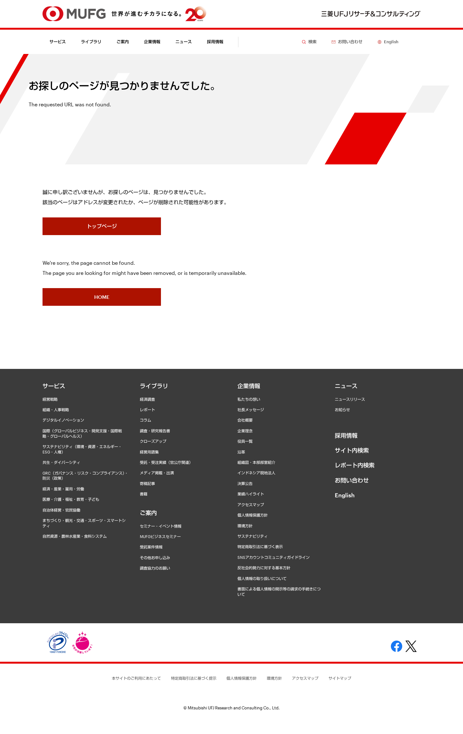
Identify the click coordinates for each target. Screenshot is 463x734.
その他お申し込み (155, 557)
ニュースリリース (350, 399)
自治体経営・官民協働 (61, 510)
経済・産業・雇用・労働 (63, 489)
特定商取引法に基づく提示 (193, 678)
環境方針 (245, 526)
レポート (147, 409)
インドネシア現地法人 (256, 473)
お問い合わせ (352, 480)
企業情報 (248, 385)
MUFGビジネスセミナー (160, 536)
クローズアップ (153, 441)
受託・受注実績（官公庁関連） (166, 462)
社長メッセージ (250, 409)
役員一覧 (245, 441)
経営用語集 (149, 452)
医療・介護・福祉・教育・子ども (71, 499)
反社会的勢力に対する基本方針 (263, 567)
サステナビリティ (252, 536)
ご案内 (148, 512)
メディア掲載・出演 (157, 473)
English (345, 495)
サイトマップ (340, 678)
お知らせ (342, 409)
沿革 (241, 452)
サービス (54, 385)
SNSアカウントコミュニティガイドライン (273, 557)
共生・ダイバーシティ (61, 462)
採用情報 (215, 41)
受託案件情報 (151, 547)
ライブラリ (154, 385)
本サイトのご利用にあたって (136, 678)
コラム (145, 420)
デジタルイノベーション (63, 420)
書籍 (143, 494)
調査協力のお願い (155, 568)
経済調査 (147, 399)
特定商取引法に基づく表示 (260, 546)
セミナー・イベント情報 (160, 526)
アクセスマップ (250, 504)
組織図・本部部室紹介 (256, 462)
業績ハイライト (250, 494)
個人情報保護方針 (252, 515)
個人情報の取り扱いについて (262, 578)
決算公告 (245, 483)
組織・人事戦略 (56, 409)
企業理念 (245, 431)
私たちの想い (248, 399)
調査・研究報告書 (155, 431)
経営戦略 (50, 399)
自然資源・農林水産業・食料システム (75, 536)
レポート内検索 (354, 465)
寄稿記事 (147, 483)
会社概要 (245, 420)
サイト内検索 (352, 450)
